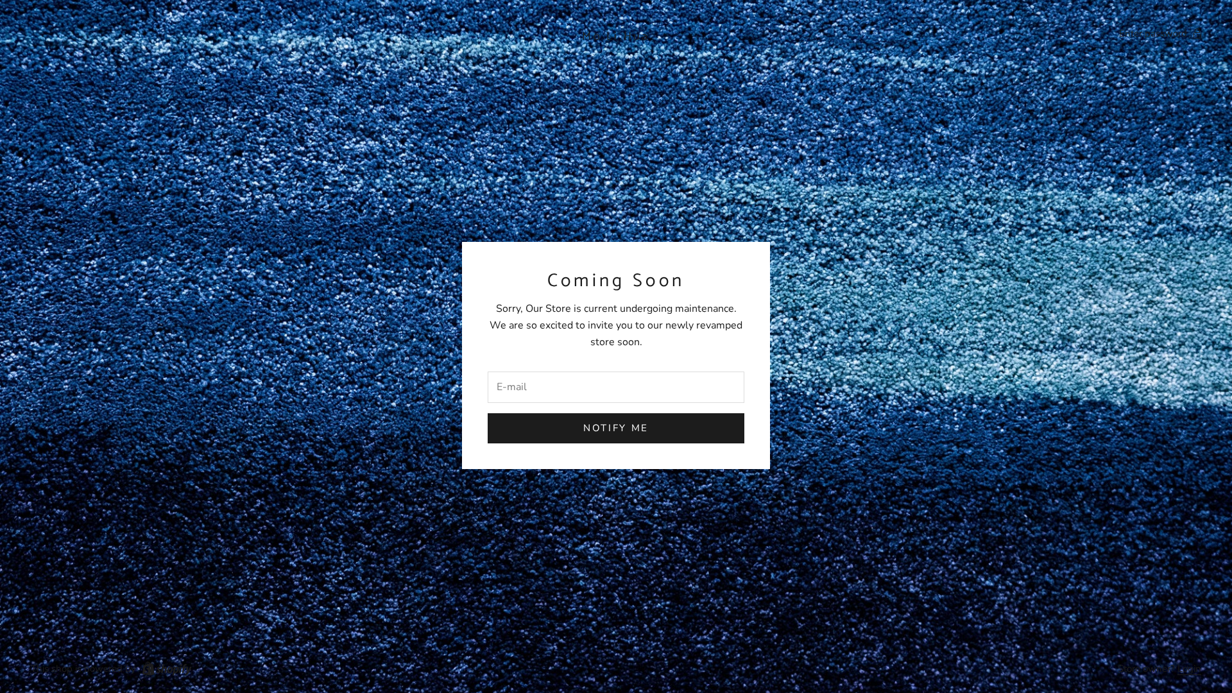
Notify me (616, 428)
